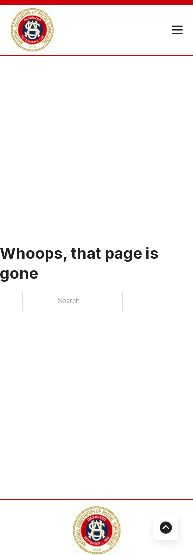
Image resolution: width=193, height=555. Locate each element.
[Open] (177, 30)
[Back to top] (165, 527)
